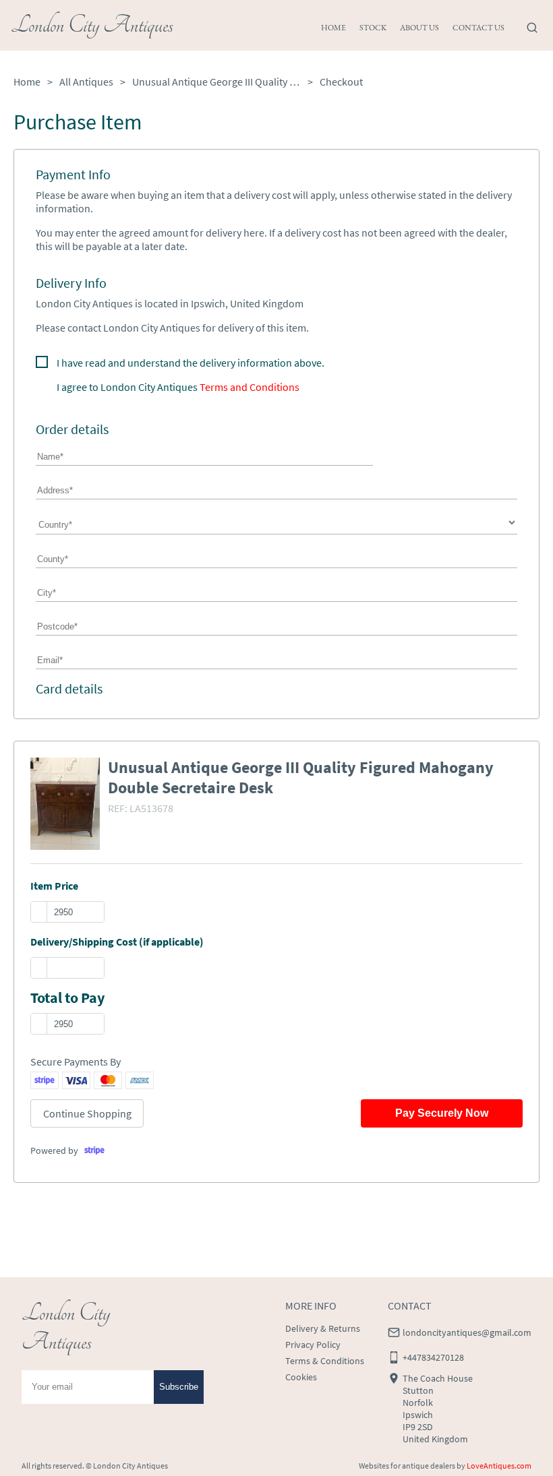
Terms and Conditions (249, 387)
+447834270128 (433, 1357)
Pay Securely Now (441, 1113)
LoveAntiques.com (499, 1465)
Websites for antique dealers (407, 1465)
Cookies (301, 1377)
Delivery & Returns (322, 1328)
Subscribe (178, 1387)
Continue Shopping (87, 1113)
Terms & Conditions (324, 1361)
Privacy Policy (313, 1345)
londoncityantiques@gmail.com (467, 1332)
